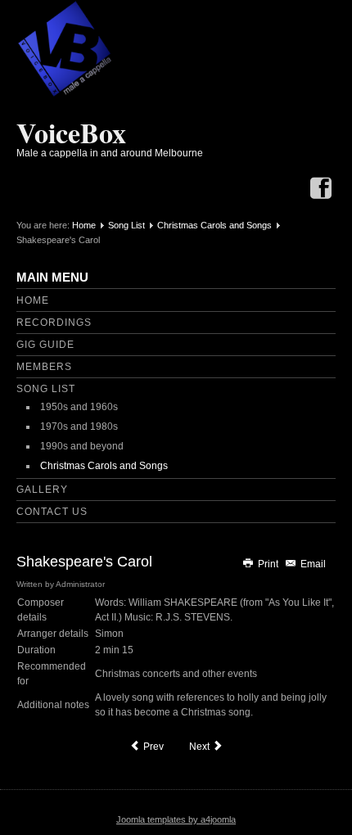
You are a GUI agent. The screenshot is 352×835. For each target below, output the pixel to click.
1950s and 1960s (79, 407)
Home (84, 225)
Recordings (54, 322)
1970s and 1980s (79, 426)
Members (44, 366)
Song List (126, 225)
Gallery (42, 489)
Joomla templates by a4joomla (176, 819)
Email (312, 564)
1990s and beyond (82, 446)
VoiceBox (71, 132)
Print (268, 564)
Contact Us (52, 511)
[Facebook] (321, 189)
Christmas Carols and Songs (214, 225)
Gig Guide (45, 344)
